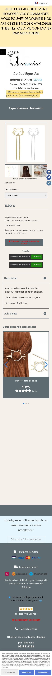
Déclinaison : (11, 189)
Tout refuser (26, 672)
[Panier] (48, 172)
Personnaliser (9, 672)
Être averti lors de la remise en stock (24, 242)
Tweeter (26, 251)
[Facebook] (48, 177)
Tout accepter (43, 672)
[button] (43, 171)
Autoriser (36, 256)
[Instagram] (48, 183)
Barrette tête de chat (26, 380)
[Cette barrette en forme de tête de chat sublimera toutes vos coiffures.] (26, 354)
